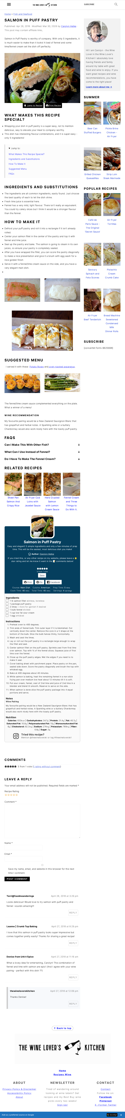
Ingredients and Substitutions (24, 159)
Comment (11, 801)
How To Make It (17, 164)
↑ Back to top (62, 1028)
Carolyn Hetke (47, 554)
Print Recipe (54, 105)
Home (8, 14)
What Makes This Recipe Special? (27, 154)
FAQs (11, 173)
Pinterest (106, 1101)
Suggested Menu (18, 169)
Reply (73, 912)
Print (29, 582)
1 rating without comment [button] (46, 766)
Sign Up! (62, 1105)
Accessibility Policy (19, 1093)
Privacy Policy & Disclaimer (19, 1089)
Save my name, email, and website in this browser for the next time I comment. (41, 871)
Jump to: (15, 148)
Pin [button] (41, 582)
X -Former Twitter (105, 1105)
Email (8, 854)
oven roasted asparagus (61, 366)
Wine (68, 1074)
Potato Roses (37, 366)
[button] (38, 568)
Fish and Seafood (22, 14)
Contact (105, 1089)
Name (9, 843)
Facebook (55, 582)
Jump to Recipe (34, 105)
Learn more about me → (99, 87)
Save (42, 575)
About (19, 1097)
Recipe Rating (12, 791)
